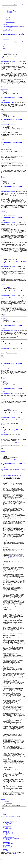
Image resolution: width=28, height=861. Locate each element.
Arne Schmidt (3, 318)
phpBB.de (15, 853)
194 (8, 456)
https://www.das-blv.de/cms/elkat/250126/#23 (10, 442)
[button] (4, 48)
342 (8, 92)
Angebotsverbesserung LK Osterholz (13, 34)
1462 (8, 53)
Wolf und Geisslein (4, 453)
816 (8, 320)
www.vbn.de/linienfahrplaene (16, 556)
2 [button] (3, 47)
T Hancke (3, 50)
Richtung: (12, 805)
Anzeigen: (4, 804)
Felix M (2, 90)
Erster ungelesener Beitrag (6, 43)
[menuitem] (10, 10)
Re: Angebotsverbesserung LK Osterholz (11, 97)
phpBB (7, 852)
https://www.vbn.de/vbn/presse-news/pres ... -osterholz (12, 475)
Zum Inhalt (3, 1)
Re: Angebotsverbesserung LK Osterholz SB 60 (13, 262)
